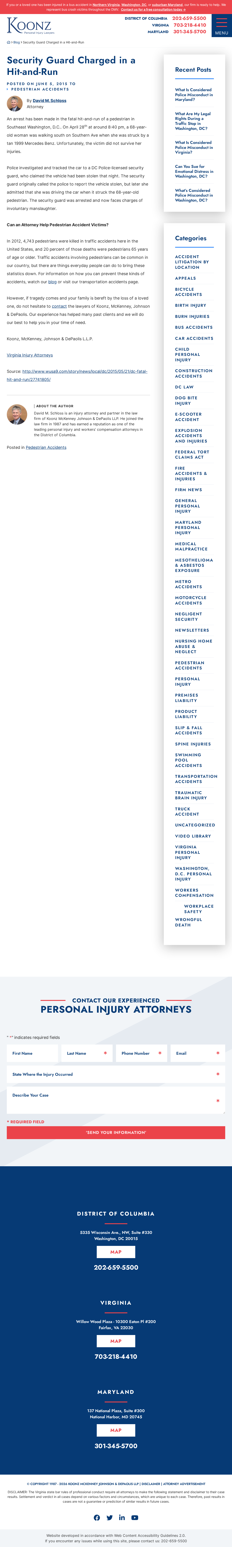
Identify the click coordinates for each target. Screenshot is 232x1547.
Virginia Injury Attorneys (30, 355)
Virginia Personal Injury (187, 852)
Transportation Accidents (194, 779)
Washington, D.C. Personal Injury (193, 874)
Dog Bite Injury (186, 400)
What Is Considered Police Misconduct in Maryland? (194, 94)
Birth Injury (190, 305)
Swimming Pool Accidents (188, 760)
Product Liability (186, 714)
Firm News (188, 490)
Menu (221, 33)
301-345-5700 (189, 32)
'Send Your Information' (116, 1132)
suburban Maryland (167, 5)
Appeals (185, 278)
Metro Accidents (188, 584)
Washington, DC (133, 5)
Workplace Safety (199, 908)
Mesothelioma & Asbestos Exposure (194, 565)
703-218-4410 (190, 25)
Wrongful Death (188, 922)
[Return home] (8, 42)
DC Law (184, 387)
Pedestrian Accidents (40, 89)
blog (52, 281)
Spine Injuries (193, 744)
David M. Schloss (49, 100)
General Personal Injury (187, 506)
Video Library (193, 836)
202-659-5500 (189, 18)
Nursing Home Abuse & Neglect (194, 646)
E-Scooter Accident (188, 416)
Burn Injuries (192, 316)
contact (59, 306)
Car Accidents (194, 338)
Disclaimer (151, 1484)
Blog (16, 42)
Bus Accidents (194, 327)
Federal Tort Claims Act (192, 454)
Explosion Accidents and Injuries (191, 436)
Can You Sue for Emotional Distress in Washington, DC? (194, 171)
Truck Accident (187, 811)
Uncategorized (194, 825)
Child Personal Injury (187, 354)
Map (116, 1252)
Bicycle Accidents (188, 292)
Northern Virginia (106, 5)
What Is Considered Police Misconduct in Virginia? (194, 147)
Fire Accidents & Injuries (191, 473)
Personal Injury (187, 681)
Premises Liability (186, 697)
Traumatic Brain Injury (191, 795)
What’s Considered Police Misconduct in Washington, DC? (194, 195)
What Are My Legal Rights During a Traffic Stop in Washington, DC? (193, 121)
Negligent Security (188, 616)
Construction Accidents (194, 373)
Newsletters (192, 630)
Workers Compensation (194, 892)
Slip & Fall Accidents (189, 730)
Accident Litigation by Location (192, 262)
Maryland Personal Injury (188, 527)
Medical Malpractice (191, 546)
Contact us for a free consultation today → (153, 9)
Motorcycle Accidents (191, 600)
